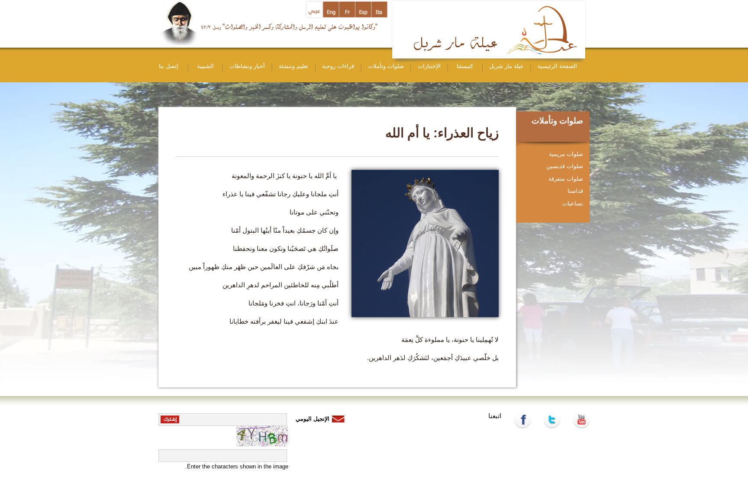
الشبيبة (205, 66)
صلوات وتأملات (386, 66)
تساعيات (572, 203)
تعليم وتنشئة (293, 66)
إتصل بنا (168, 66)
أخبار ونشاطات (247, 66)
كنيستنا (465, 66)
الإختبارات (429, 66)
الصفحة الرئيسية (557, 66)
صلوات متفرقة (565, 178)
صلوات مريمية (566, 154)
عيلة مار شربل (506, 66)
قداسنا (575, 191)
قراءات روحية (338, 66)
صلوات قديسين (564, 166)
